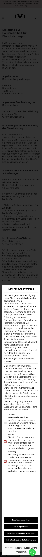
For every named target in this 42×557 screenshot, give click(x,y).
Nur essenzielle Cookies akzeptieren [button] (21, 533)
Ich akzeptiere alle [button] (21, 527)
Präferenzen (9, 548)
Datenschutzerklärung (15, 342)
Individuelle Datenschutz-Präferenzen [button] (21, 540)
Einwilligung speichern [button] (21, 520)
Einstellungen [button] (10, 358)
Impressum (21, 552)
